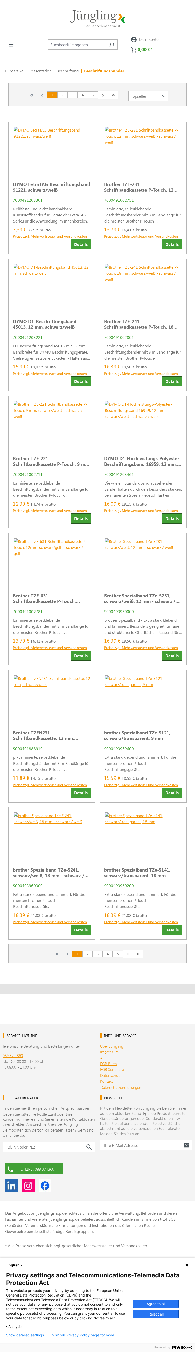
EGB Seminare (112, 1069)
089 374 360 (13, 1055)
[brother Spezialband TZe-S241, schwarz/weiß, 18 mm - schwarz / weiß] (52, 835)
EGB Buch (108, 1063)
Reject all (156, 1314)
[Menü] (11, 44)
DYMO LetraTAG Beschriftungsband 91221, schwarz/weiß (51, 187)
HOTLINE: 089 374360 (36, 1169)
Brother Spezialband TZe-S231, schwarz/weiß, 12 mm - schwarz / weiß (139, 598)
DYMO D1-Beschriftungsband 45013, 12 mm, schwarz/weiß (44, 324)
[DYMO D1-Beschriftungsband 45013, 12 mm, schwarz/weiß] (52, 287)
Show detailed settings (25, 1335)
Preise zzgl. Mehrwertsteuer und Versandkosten (50, 236)
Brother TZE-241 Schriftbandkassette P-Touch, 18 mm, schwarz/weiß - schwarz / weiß (142, 324)
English (13, 1265)
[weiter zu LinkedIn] (11, 1185)
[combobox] (77, 44)
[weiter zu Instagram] (28, 1185)
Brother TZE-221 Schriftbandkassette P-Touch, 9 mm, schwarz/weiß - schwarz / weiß (51, 461)
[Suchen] (112, 44)
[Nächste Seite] (103, 95)
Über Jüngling (111, 1046)
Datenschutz (110, 1075)
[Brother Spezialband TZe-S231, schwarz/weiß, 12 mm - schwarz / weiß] (143, 561)
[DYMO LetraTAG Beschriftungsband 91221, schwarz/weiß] (52, 150)
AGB (104, 1057)
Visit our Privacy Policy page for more (83, 1335)
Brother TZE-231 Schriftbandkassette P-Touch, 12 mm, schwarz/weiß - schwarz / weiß (142, 187)
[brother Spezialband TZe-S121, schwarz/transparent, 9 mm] (143, 698)
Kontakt (106, 1081)
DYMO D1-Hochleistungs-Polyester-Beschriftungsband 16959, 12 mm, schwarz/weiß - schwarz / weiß (142, 461)
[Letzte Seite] (113, 95)
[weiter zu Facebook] (45, 1185)
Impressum (109, 1051)
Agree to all (156, 1304)
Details (81, 244)
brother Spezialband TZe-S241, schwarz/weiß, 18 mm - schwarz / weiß (48, 872)
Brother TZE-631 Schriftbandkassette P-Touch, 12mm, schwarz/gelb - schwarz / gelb (47, 598)
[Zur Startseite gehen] (97, 19)
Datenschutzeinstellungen (121, 1087)
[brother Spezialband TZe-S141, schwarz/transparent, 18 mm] (143, 835)
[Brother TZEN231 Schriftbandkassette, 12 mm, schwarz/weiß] (52, 698)
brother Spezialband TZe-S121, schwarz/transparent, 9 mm (137, 735)
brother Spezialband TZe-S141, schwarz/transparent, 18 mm (137, 872)
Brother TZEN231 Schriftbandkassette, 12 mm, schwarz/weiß (43, 735)
